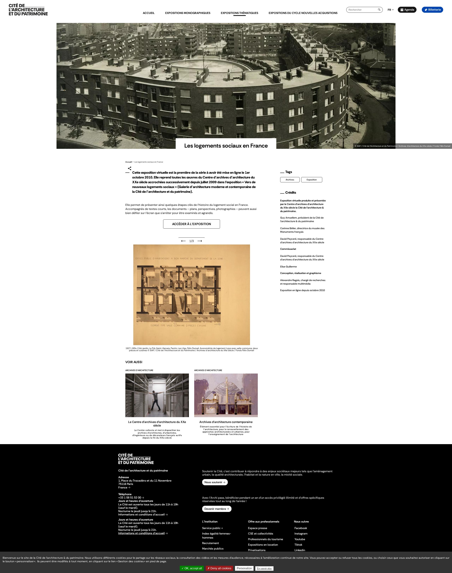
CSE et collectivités (260, 533)
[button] (447, 62)
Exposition (312, 179)
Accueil (149, 13)
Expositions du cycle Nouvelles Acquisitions (303, 13)
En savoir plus (264, 568)
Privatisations (257, 550)
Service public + (212, 528)
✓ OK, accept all (192, 568)
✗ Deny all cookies (219, 568)
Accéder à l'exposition (191, 224)
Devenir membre (215, 509)
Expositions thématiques (239, 13)
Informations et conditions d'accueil (141, 514)
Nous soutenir (213, 482)
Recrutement (210, 543)
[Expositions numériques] (28, 9)
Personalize (244, 568)
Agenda (409, 9)
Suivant (200, 240)
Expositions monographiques (187, 13)
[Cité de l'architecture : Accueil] (136, 464)
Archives (290, 179)
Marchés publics (213, 548)
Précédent (183, 240)
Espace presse (257, 528)
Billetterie (434, 9)
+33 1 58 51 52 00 (129, 497)
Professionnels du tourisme (265, 539)
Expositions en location (263, 545)
